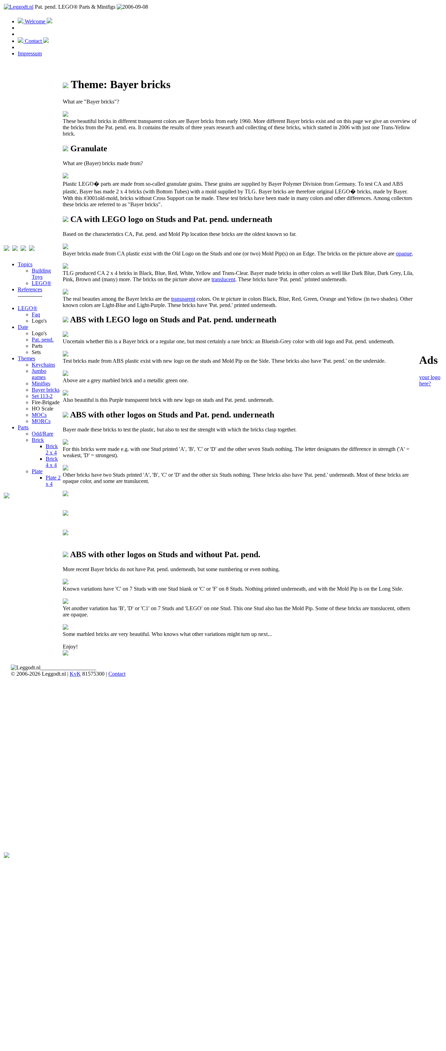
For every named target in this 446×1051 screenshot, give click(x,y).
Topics (25, 264)
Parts (23, 427)
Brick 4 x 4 (52, 462)
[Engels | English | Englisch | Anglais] (15, 247)
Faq (36, 314)
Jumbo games (39, 374)
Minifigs (41, 383)
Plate (37, 471)
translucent (223, 279)
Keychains (43, 365)
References (30, 289)
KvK (75, 674)
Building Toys (41, 274)
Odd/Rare (42, 434)
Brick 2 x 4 (52, 449)
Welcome (35, 21)
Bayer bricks (46, 390)
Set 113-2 (42, 396)
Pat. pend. (43, 340)
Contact (33, 41)
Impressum (30, 53)
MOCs (39, 415)
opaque (404, 253)
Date (23, 327)
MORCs (41, 421)
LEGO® (41, 283)
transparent (183, 299)
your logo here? (429, 380)
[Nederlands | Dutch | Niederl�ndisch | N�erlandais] (6, 247)
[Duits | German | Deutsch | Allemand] (23, 247)
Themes (26, 358)
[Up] (65, 148)
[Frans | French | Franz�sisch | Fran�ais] (31, 247)
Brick (38, 440)
